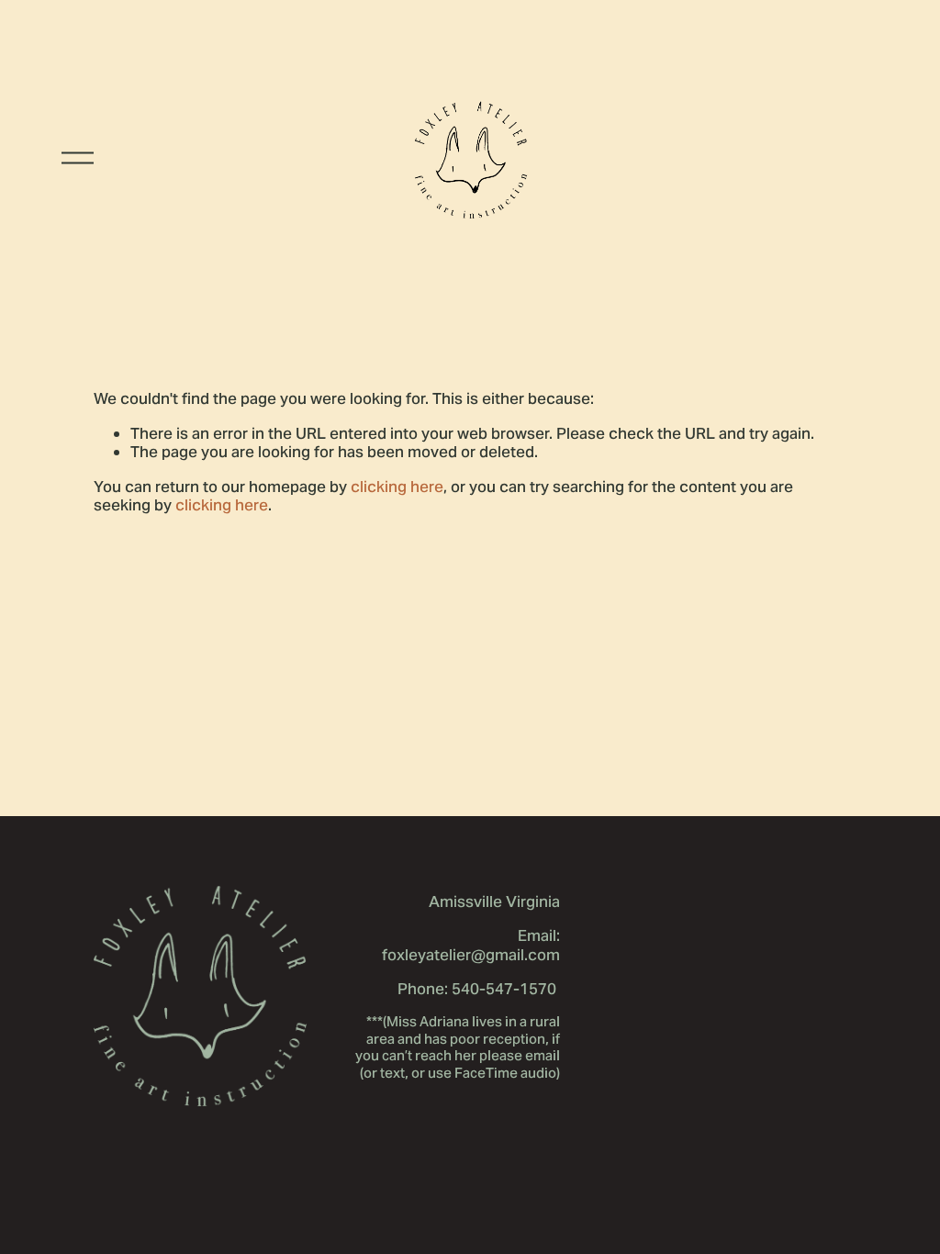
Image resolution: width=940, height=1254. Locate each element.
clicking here (397, 486)
